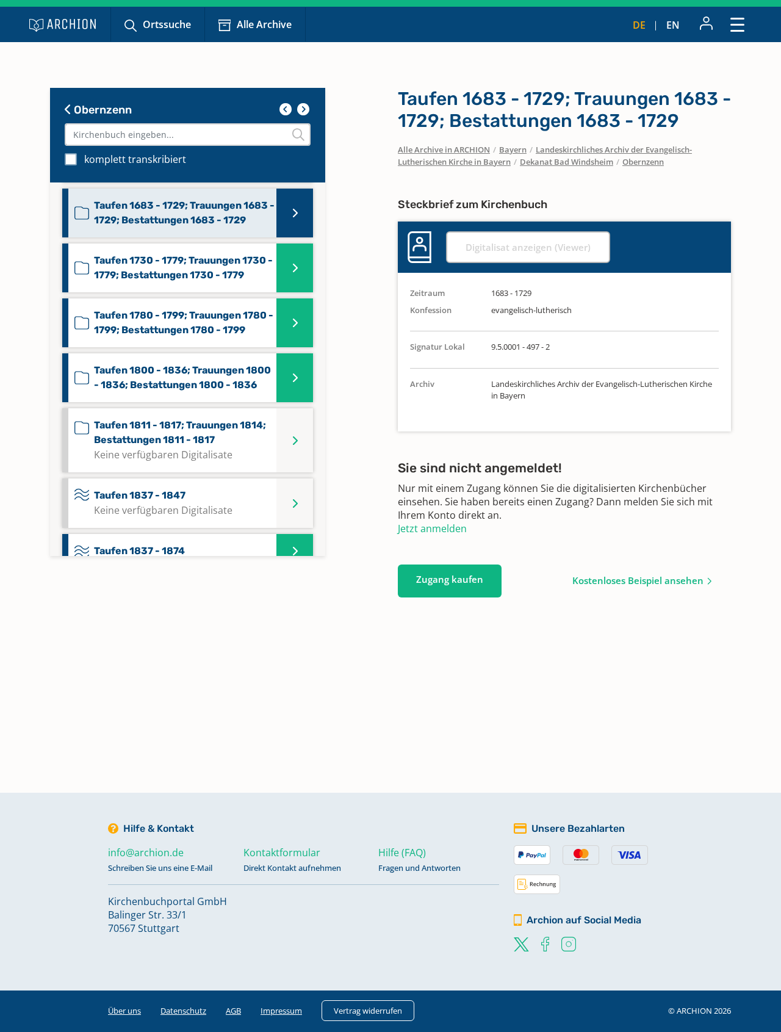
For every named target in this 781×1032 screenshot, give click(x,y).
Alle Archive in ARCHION (444, 149)
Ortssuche (167, 24)
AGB (233, 1010)
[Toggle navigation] (737, 24)
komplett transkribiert (135, 159)
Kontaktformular (281, 852)
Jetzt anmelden (432, 528)
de (639, 25)
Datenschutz (183, 1010)
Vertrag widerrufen (368, 1010)
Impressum (281, 1010)
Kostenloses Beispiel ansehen (638, 580)
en (673, 25)
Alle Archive (264, 24)
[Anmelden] (706, 24)
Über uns (124, 1010)
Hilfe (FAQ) (402, 852)
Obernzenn (101, 110)
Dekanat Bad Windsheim (566, 161)
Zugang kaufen (449, 579)
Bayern (513, 149)
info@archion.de (146, 852)
